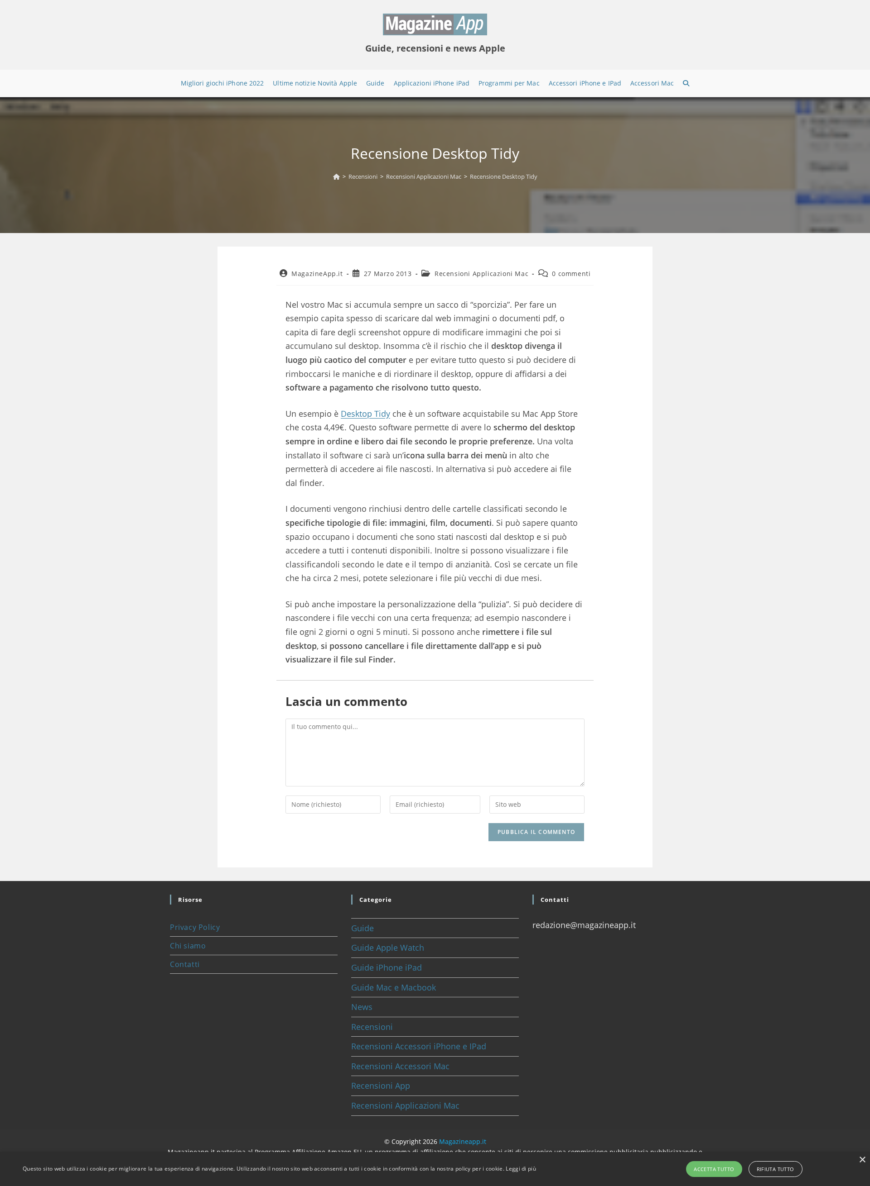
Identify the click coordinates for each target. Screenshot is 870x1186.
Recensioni (372, 1026)
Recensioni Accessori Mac (400, 1066)
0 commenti (571, 273)
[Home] (336, 176)
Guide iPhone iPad (386, 967)
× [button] (862, 1160)
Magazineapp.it (462, 1141)
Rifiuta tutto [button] (775, 1169)
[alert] (435, 1169)
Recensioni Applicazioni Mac (481, 273)
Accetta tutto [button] (714, 1169)
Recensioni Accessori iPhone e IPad (418, 1046)
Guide (362, 928)
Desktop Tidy (365, 413)
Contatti (185, 964)
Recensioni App (380, 1085)
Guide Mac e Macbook (393, 987)
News (361, 1006)
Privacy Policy (195, 927)
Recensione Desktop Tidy (503, 176)
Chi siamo (188, 946)
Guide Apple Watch (387, 947)
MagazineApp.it (317, 273)
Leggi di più (521, 1168)
